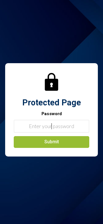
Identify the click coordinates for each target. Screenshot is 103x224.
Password (51, 113)
